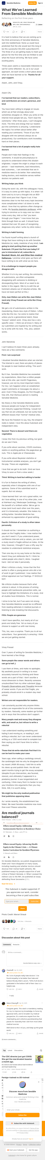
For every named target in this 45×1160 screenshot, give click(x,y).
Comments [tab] (7, 945)
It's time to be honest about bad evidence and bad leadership (17, 1065)
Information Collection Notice (29, 1130)
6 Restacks (28, 921)
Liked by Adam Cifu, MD (16, 972)
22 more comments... (9, 1039)
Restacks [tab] (16, 945)
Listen (40, 25)
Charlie (9, 970)
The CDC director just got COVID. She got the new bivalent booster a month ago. (17, 1059)
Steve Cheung (12, 1003)
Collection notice (35, 1144)
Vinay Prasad (6, 820)
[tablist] (11, 944)
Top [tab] (4, 1050)
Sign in (40, 3)
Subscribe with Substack (24, 1123)
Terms (25, 1144)
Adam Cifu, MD (18, 22)
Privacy (19, 1144)
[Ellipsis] (42, 970)
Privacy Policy (23, 1133)
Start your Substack (16, 1150)
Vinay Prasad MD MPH (18, 1069)
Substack (11, 1155)
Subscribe (32, 3)
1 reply (11, 996)
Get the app (33, 1150)
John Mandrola (24, 24)
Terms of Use (34, 1128)
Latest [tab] (10, 1050)
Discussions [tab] (18, 1050)
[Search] (41, 1050)
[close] (38, 1082)
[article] (22, 1064)
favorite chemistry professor (23, 209)
